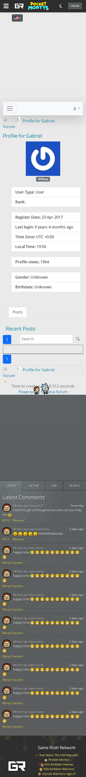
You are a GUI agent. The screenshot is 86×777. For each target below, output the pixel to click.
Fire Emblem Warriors (58, 769)
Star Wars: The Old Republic (58, 755)
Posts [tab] (18, 312)
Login (75, 6)
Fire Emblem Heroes (58, 764)
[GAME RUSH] (31, 6)
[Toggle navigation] (9, 108)
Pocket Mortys (58, 759)
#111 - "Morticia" (13, 520)
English (17, 18)
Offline (43, 179)
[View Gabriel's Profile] (43, 158)
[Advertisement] (43, 438)
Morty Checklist (12, 563)
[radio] (11, 486)
